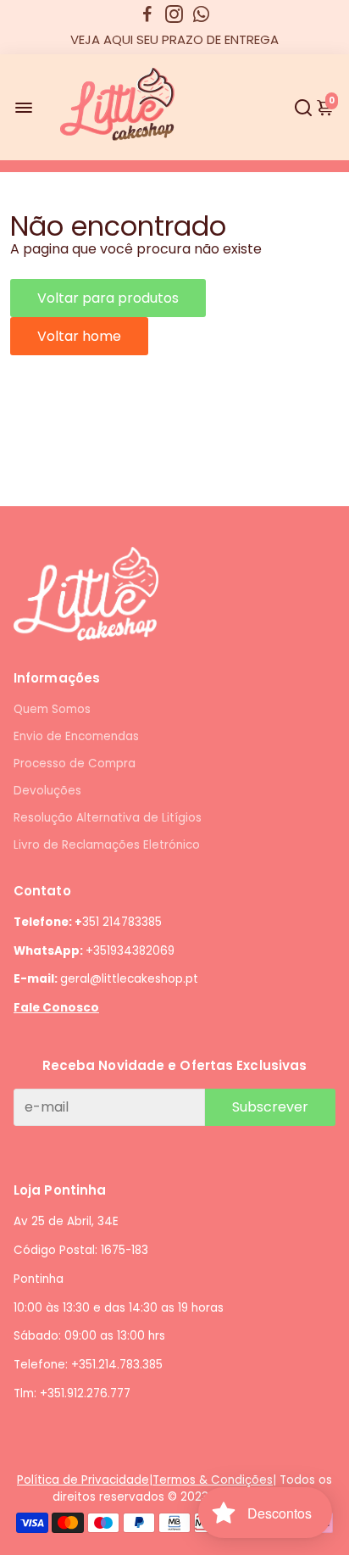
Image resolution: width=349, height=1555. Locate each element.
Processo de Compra (75, 763)
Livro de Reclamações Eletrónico (107, 845)
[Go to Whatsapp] (201, 14)
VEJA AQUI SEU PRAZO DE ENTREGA (174, 39)
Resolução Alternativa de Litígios (108, 818)
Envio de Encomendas (76, 736)
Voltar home (79, 336)
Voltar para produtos (108, 298)
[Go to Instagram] (174, 14)
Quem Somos (52, 709)
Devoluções (47, 791)
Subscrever (270, 1107)
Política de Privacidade (83, 1480)
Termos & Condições (212, 1480)
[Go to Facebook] (147, 14)
